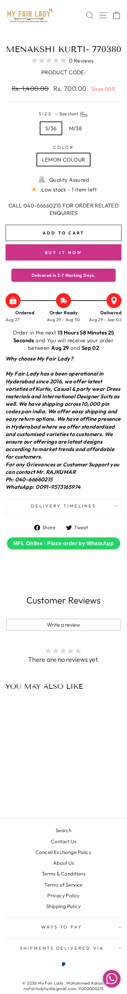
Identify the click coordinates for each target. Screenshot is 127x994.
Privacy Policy (63, 895)
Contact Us (63, 841)
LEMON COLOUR (63, 159)
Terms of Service (63, 885)
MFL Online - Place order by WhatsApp (63, 543)
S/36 (51, 128)
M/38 (75, 128)
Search (63, 830)
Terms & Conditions (63, 874)
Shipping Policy (63, 906)
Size (59, 114)
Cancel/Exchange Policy (63, 852)
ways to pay (62, 927)
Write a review (63, 624)
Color (63, 147)
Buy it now (63, 252)
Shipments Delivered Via (62, 948)
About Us (63, 863)
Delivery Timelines (63, 505)
